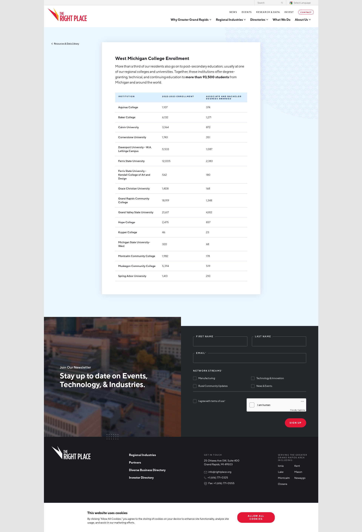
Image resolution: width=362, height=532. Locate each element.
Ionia (281, 465)
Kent (297, 465)
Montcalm (284, 477)
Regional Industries (142, 455)
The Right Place (67, 14)
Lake (281, 471)
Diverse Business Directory (147, 470)
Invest (289, 12)
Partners (135, 462)
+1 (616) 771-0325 (218, 477)
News (233, 12)
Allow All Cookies (256, 517)
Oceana (282, 483)
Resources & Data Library (66, 43)
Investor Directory (141, 477)
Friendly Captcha (297, 410)
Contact (306, 12)
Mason (298, 471)
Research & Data (268, 12)
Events (247, 12)
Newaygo (299, 477)
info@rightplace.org (219, 471)
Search (282, 3)
